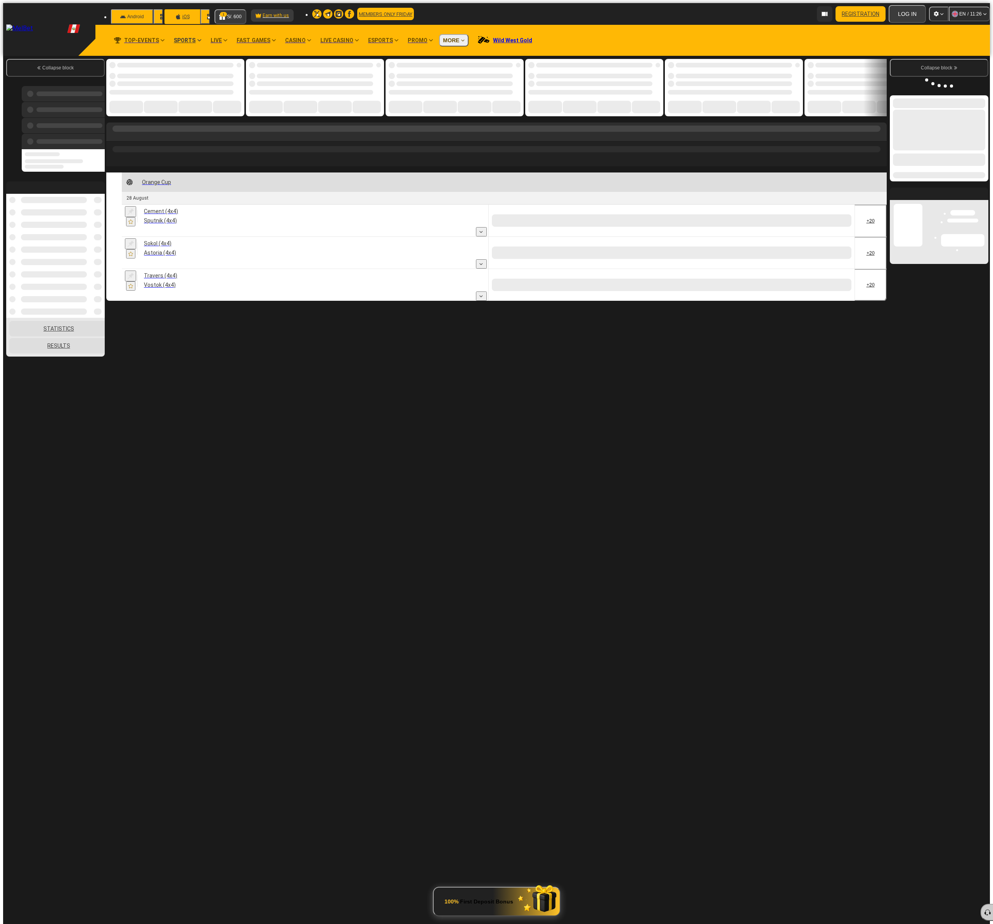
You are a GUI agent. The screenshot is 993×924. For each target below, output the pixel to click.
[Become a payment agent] (824, 14)
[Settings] (938, 14)
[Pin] (130, 211)
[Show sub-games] (481, 231)
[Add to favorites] (130, 221)
